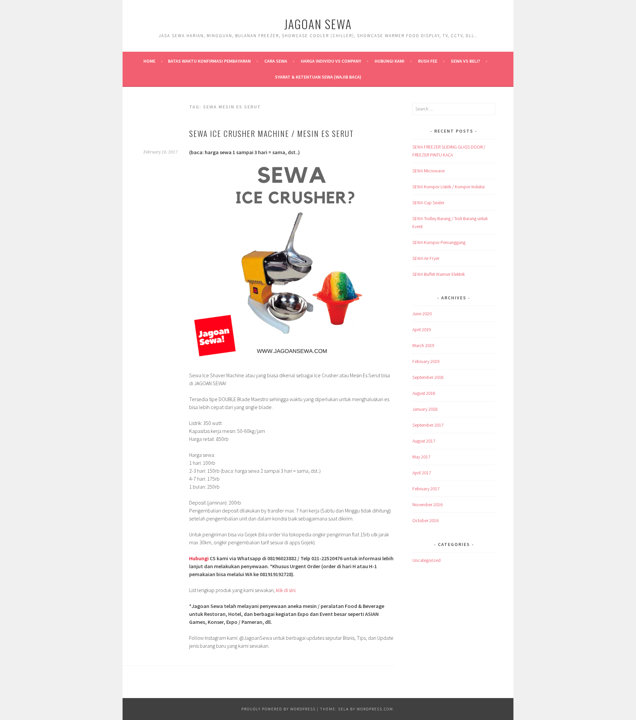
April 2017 (421, 473)
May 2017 (421, 457)
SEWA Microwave (428, 171)
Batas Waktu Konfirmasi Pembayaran (209, 61)
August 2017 (423, 441)
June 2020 (422, 314)
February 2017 (426, 489)
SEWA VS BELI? (465, 61)
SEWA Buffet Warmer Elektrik (438, 274)
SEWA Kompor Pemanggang (438, 242)
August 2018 (423, 393)
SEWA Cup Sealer (428, 203)
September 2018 (428, 377)
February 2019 (426, 361)
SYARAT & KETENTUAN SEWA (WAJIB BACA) (318, 77)
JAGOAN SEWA (318, 23)
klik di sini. (286, 590)
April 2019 (421, 329)
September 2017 (428, 425)
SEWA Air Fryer (425, 258)
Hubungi (199, 558)
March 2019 (423, 345)
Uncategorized (426, 560)
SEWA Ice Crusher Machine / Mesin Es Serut (271, 133)
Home (149, 61)
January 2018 (425, 409)
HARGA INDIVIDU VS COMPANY (331, 61)
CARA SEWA (275, 61)
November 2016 (427, 505)
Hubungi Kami (389, 61)
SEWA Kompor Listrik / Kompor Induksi (448, 187)
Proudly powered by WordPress (278, 708)
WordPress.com (375, 708)
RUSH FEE (427, 61)
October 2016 (425, 520)
